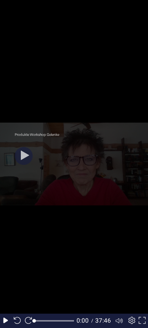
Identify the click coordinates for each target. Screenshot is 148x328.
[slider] (54, 321)
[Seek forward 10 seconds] (28, 321)
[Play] (24, 156)
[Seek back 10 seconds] (17, 321)
